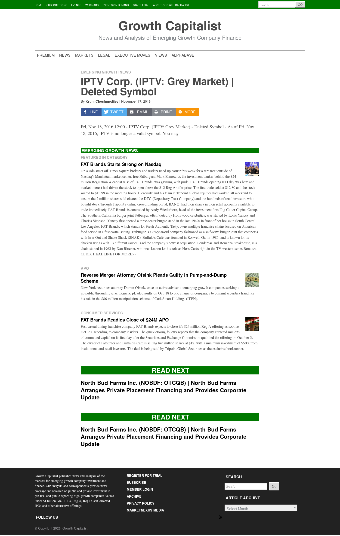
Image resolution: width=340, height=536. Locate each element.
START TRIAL (141, 5)
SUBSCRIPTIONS (56, 5)
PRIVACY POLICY (141, 503)
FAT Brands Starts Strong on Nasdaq (121, 164)
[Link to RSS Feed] (221, 516)
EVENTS (76, 5)
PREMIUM (46, 55)
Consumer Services (102, 312)
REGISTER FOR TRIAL (144, 475)
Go (274, 486)
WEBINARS (92, 5)
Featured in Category (104, 157)
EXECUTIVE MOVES (132, 55)
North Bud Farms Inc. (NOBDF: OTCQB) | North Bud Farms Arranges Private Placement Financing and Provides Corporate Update (163, 390)
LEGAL (104, 55)
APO (85, 268)
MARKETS (84, 55)
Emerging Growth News (106, 72)
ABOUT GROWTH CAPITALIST (171, 5)
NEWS (65, 55)
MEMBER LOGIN (140, 489)
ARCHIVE (134, 496)
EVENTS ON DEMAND (116, 5)
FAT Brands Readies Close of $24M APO (125, 319)
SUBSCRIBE (136, 482)
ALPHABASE (183, 55)
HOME (38, 5)
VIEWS (161, 55)
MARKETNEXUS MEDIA (145, 510)
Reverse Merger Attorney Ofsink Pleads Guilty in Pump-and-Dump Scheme (154, 277)
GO (300, 4)
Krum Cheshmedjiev (102, 101)
